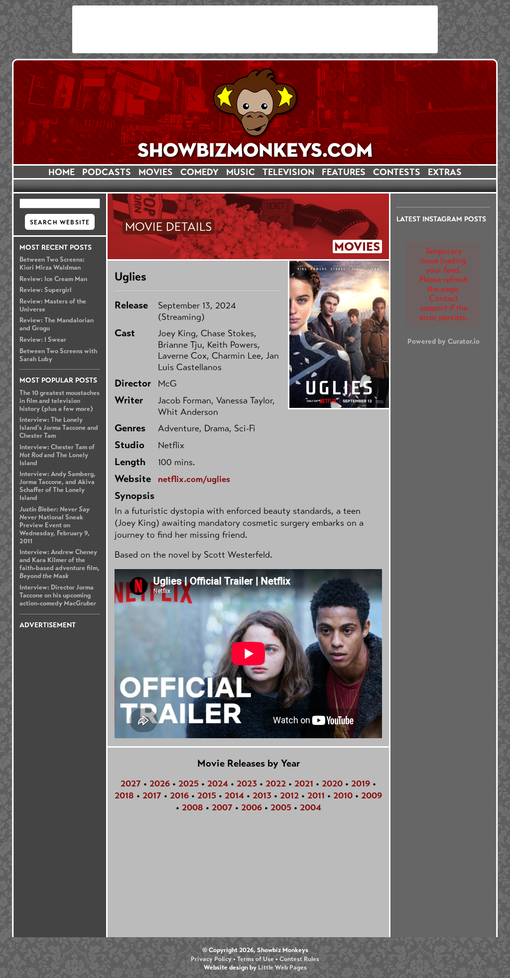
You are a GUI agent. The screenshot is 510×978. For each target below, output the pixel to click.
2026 (159, 783)
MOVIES (155, 172)
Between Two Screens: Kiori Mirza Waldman (52, 264)
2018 (124, 795)
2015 (206, 795)
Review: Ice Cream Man (53, 279)
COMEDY (199, 172)
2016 (179, 795)
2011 (316, 795)
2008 (192, 807)
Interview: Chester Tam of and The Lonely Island (57, 455)
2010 (343, 795)
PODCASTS (106, 172)
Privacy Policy (211, 959)
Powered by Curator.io (443, 341)
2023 (247, 783)
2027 (131, 783)
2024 (217, 783)
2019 (360, 783)
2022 (275, 783)
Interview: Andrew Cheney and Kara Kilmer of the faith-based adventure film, (59, 564)
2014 (234, 795)
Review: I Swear (42, 340)
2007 (222, 807)
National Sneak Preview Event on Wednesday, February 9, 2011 (54, 525)
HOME (61, 172)
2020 (332, 783)
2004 (310, 807)
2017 (151, 795)
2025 (188, 783)
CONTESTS (396, 172)
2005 (280, 807)
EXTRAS (445, 172)
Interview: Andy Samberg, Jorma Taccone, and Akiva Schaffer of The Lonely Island (57, 486)
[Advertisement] (255, 29)
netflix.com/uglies (194, 479)
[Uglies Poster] (338, 334)
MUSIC (240, 172)
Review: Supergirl (45, 290)
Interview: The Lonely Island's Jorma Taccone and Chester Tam (58, 428)
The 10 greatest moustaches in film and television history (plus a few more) (59, 401)
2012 (289, 795)
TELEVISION (288, 172)
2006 (251, 807)
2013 (262, 795)
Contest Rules (299, 959)
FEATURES (344, 172)
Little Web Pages (282, 968)
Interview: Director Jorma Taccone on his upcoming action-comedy (57, 595)
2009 (371, 795)
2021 (303, 783)
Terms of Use (255, 959)
